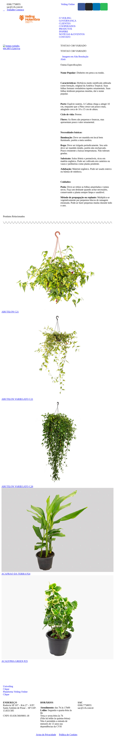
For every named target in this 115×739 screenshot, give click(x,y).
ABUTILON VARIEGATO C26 (17, 486)
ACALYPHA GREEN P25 (14, 661)
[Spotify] (104, 6)
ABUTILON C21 (10, 311)
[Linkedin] (96, 6)
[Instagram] (89, 6)
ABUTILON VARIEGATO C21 (17, 399)
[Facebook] (81, 6)
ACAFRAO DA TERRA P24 (15, 574)
